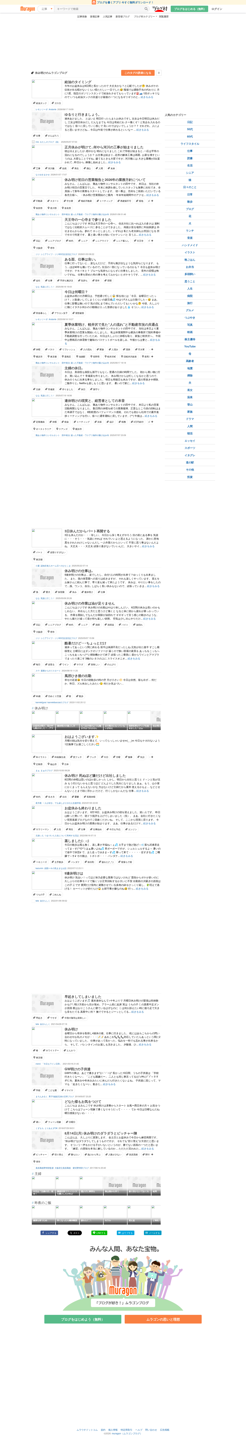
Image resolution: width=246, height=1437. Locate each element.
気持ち (84, 280)
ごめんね (56, 894)
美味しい (95, 664)
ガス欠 (58, 103)
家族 (102, 349)
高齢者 (190, 361)
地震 (190, 368)
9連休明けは (74, 873)
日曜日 (72, 1121)
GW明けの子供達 (78, 1068)
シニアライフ (101, 240)
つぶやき (190, 317)
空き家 (70, 200)
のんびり (111, 664)
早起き (39, 1017)
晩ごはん (190, 259)
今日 (106, 757)
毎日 (38, 664)
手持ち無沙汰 (66, 280)
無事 (130, 757)
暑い (38, 1121)
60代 (71, 240)
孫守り (96, 389)
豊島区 (67, 356)
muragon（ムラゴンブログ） (127, 1433)
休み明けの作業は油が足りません (90, 603)
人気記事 (107, 16)
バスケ (51, 349)
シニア (84, 240)
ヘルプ (138, 1429)
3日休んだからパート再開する (87, 530)
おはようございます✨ (82, 736)
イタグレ (190, 455)
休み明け (71, 1029)
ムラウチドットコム (87, 1429)
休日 (83, 389)
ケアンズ (63, 428)
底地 (141, 200)
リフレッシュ (68, 349)
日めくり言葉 (54, 696)
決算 (99, 421)
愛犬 (48, 592)
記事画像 (82, 16)
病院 (190, 296)
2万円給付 (139, 421)
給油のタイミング (78, 81)
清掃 (97, 624)
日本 (66, 764)
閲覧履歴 (164, 16)
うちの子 (40, 894)
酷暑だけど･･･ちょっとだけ (85, 643)
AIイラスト (41, 757)
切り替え (59, 1154)
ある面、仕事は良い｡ (80, 259)
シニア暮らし (122, 240)
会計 (111, 421)
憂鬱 (77, 796)
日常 (190, 194)
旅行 (190, 303)
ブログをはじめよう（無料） (83, 1319)
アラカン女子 (61, 313)
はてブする (127, 1232)
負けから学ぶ (94, 1154)
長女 (190, 390)
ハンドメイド (190, 245)
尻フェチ (77, 757)
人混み (115, 349)
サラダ (80, 664)
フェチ (93, 757)
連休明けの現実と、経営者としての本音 (95, 400)
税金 (66, 421)
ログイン (217, 9)
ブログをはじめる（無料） (190, 9)
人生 (59, 829)
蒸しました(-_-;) (77, 840)
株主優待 (190, 339)
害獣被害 (79, 313)
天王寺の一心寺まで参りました (88, 219)
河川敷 (51, 168)
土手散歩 (59, 862)
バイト (125, 624)
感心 (89, 168)
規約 (103, 1429)
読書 (190, 158)
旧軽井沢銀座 (130, 356)
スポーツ (190, 448)
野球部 (148, 1154)
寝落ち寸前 (126, 862)
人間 (101, 168)
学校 (38, 1090)
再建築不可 (125, 200)
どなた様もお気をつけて (83, 1101)
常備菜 (51, 389)
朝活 (190, 433)
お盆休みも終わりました (83, 807)
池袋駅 (82, 356)
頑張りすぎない (57, 552)
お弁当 (190, 267)
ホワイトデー (52, 1050)
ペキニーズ (41, 862)
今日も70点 (114, 829)
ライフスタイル (190, 144)
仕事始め (97, 829)
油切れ (139, 624)
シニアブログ (54, 240)
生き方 (51, 796)
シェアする (51, 1232)
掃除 (190, 375)
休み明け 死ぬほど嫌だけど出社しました (95, 775)
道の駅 (190, 462)
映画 (190, 332)
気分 (142, 757)
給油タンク (41, 103)
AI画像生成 (60, 757)
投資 (190, 477)
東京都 (53, 356)
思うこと (190, 281)
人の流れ (87, 349)
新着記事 (95, 16)
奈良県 (67, 208)
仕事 (38, 135)
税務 (123, 421)
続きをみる (147, 97)
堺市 (52, 247)
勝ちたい (75, 1154)
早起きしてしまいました (83, 996)
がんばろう (53, 135)
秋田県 (39, 208)
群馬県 (148, 356)
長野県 (96, 356)
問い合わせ (151, 1429)
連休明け (88, 592)
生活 (190, 165)
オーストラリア (43, 428)
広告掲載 (164, 1429)
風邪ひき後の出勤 (78, 675)
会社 (38, 280)
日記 (38, 240)
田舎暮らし (41, 313)
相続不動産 (86, 200)
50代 (38, 796)
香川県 (53, 208)
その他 (190, 469)
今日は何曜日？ (76, 291)
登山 (190, 404)
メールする (154, 1232)
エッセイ (190, 441)
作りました (67, 389)
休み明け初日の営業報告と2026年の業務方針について (105, 179)
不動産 (39, 200)
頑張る (51, 664)
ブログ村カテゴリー (144, 16)
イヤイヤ (68, 1090)
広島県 (39, 764)
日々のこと (190, 187)
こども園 (52, 1090)
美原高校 (133, 1154)
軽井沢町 (111, 356)
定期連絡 (40, 421)
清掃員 (110, 624)
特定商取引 (126, 1429)
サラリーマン (42, 829)
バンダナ (75, 862)
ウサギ (53, 1017)
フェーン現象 (54, 1121)
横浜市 (39, 356)
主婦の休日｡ (74, 367)
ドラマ (190, 419)
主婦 (38, 389)
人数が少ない (114, 1154)
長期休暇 (91, 796)
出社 (64, 796)
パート (39, 552)
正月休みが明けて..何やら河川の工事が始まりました (104, 147)
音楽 (190, 238)
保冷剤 (91, 862)
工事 (38, 168)
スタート (54, 200)
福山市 (53, 764)
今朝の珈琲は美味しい (75, 1017)
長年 (97, 280)
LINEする (101, 1232)
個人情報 (113, 1429)
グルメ (190, 310)
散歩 (81, 696)
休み (74, 592)
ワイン (65, 664)
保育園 (61, 592)
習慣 (109, 280)
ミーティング (106, 200)
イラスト (190, 252)
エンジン (132, 829)
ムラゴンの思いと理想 (163, 1319)
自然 (64, 168)
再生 (76, 168)
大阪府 (39, 247)
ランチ (190, 230)
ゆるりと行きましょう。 (83, 114)
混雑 (128, 349)
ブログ (190, 209)
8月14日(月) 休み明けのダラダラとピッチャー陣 (101, 1133)
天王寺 (140, 240)
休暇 (38, 349)
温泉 (190, 397)
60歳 (38, 696)
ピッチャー (41, 1154)
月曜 (118, 757)
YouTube (190, 346)
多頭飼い (190, 274)
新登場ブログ (123, 16)
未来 (113, 168)
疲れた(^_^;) (107, 862)
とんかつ (71, 1050)
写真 (190, 325)
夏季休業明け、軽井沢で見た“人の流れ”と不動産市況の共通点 (111, 324)
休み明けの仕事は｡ (79, 570)
